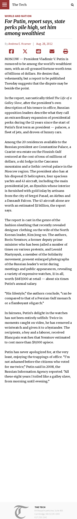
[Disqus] (38, 445)
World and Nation (18, 16)
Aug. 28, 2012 (44, 44)
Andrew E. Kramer (19, 44)
